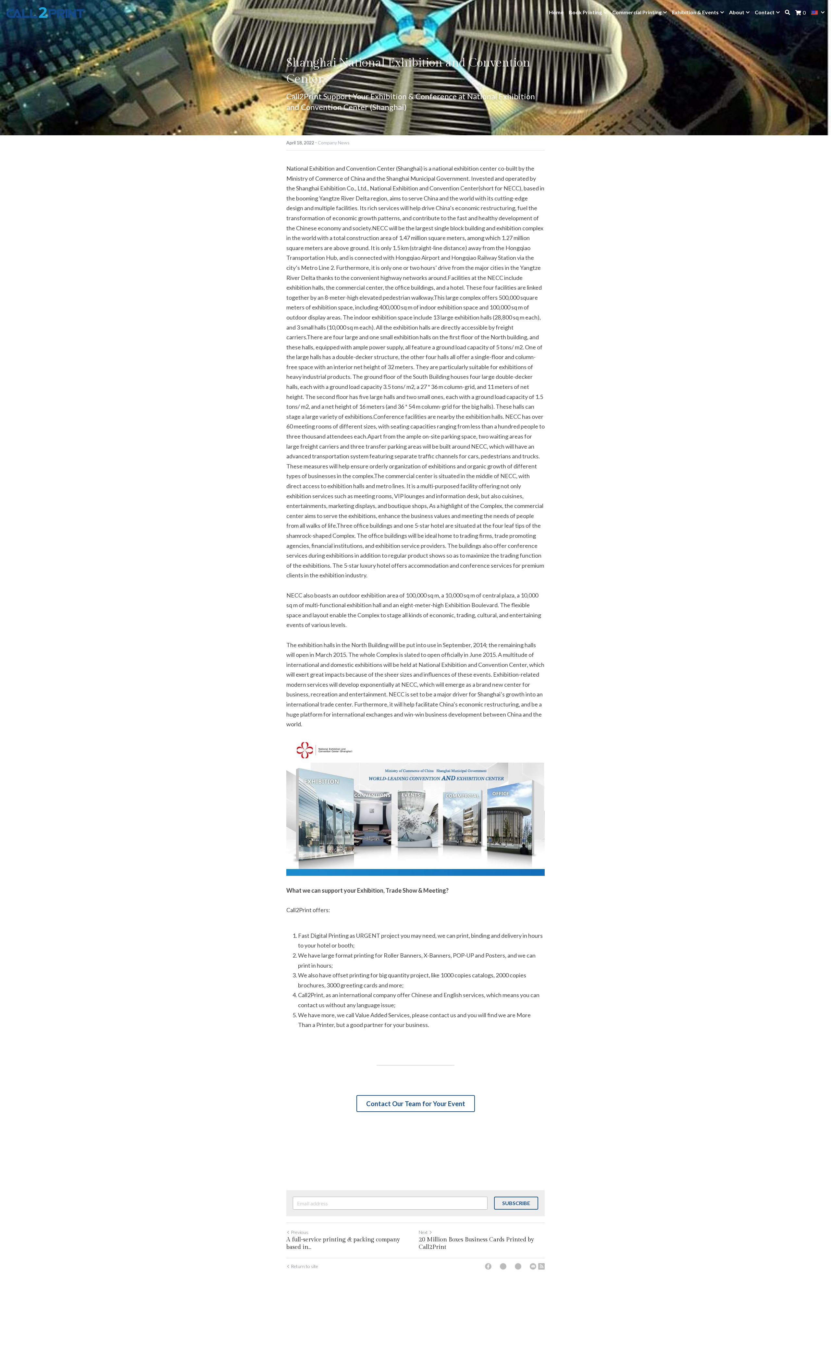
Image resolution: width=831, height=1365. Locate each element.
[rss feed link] (541, 1266)
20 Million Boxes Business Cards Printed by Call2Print (476, 1243)
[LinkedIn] (518, 1266)
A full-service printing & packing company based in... (343, 1243)
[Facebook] (488, 1266)
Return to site (304, 1266)
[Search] (787, 12)
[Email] (533, 1266)
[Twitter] (503, 1266)
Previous (299, 1232)
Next (423, 1232)
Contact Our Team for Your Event (415, 1103)
